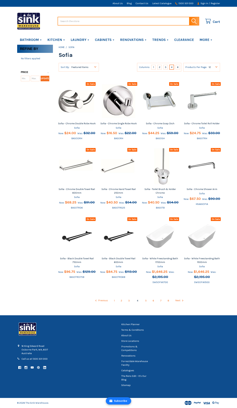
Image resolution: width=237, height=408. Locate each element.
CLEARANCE (184, 40)
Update (45, 78)
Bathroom (29, 40)
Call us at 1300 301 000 (35, 358)
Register (215, 3)
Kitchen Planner (130, 324)
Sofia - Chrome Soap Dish (160, 123)
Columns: (144, 67)
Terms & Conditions (132, 329)
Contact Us (142, 3)
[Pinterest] (38, 367)
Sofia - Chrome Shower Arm (202, 189)
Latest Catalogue (161, 3)
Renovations (132, 40)
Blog (129, 3)
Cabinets (103, 40)
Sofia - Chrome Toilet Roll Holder (202, 123)
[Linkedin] (44, 367)
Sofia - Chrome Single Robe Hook (118, 123)
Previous (103, 300)
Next (178, 300)
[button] (35, 72)
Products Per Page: (196, 67)
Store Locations (130, 341)
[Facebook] (19, 367)
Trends (159, 40)
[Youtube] (32, 367)
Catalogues (127, 370)
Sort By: (65, 67)
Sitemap (126, 385)
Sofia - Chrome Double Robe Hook (77, 123)
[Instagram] (26, 367)
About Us (118, 3)
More (204, 40)
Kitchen (54, 40)
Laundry (78, 40)
